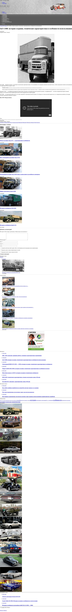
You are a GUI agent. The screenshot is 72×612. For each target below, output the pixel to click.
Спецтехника (5, 18)
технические (13, 119)
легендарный (44, 400)
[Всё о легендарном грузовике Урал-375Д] (11, 155)
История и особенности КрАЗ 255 (8, 225)
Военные (4, 19)
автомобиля (19, 400)
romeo (11, 400)
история (5, 119)
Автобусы (4, 17)
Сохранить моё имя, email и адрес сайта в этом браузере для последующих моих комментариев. (19, 248)
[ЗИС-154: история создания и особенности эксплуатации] (11, 478)
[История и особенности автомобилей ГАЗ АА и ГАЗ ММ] (11, 516)
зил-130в (1, 119)
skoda (12, 400)
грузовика (28, 400)
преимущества (64, 400)
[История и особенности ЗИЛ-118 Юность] (11, 541)
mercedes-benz (8, 400)
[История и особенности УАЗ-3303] (11, 206)
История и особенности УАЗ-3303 (8, 208)
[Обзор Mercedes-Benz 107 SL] (11, 553)
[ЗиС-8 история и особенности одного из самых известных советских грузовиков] (8, 327)
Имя (1, 241)
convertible (4, 400)
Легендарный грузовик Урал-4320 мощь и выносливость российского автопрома (20, 174)
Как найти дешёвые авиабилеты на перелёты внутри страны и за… (15, 286)
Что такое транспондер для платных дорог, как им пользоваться (14, 296)
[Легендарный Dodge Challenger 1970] (11, 453)
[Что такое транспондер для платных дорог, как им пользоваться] (8, 295)
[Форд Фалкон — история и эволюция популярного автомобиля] (11, 591)
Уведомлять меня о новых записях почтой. (9, 252)
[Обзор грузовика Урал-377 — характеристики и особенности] (11, 138)
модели (48, 400)
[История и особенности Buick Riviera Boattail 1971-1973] (11, 503)
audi (1, 400)
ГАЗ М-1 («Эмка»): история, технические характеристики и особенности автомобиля (25, 87)
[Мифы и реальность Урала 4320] (11, 189)
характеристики (19, 119)
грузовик (25, 400)
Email (1, 243)
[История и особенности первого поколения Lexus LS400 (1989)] (11, 528)
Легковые (4, 15)
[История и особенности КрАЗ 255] (11, 222)
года (23, 400)
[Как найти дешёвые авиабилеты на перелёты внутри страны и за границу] (8, 285)
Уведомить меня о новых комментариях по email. (10, 250)
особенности (57, 400)
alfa (0, 400)
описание (51, 400)
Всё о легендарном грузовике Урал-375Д (10, 157)
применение (68, 400)
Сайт (1, 245)
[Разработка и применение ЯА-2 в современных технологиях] (11, 465)
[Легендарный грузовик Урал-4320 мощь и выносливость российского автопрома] (11, 172)
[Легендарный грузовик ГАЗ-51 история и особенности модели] (11, 440)
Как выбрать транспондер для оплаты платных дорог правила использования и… (18, 307)
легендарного (38, 400)
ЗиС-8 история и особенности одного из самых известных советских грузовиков (17, 328)
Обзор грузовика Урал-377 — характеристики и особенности (15, 140)
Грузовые (4, 16)
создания (8, 119)
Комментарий (3, 239)
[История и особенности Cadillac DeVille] (11, 578)
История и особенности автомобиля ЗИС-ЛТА (11, 272)
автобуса (15, 400)
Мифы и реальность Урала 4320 (8, 191)
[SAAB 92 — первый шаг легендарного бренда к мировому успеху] (11, 566)
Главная (1, 25)
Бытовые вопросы (7, 21)
